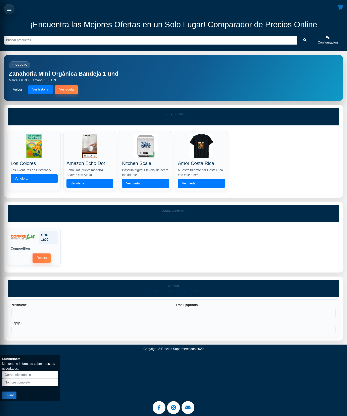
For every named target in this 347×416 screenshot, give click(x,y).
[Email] (188, 407)
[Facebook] (159, 407)
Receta (42, 257)
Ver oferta (21, 178)
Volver (17, 89)
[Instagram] (173, 407)
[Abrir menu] (9, 9)
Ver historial (40, 89)
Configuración (328, 42)
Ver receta (66, 89)
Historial (21, 258)
